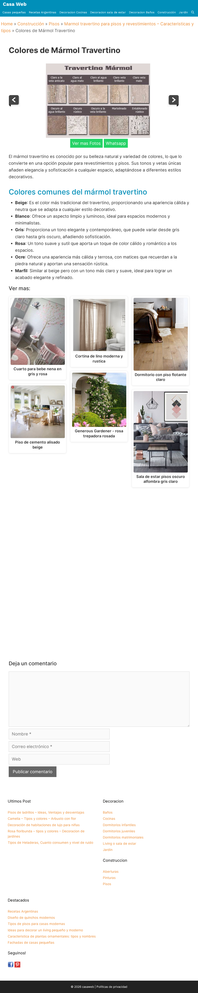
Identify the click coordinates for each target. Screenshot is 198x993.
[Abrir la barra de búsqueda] (192, 12)
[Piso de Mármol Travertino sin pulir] (173, 104)
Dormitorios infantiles (119, 825)
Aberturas (111, 872)
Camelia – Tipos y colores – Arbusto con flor (42, 819)
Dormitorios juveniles (119, 831)
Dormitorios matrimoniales (123, 837)
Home (7, 23)
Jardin (183, 12)
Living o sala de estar (119, 843)
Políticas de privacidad (111, 987)
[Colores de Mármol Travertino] (98, 136)
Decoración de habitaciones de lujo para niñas (44, 825)
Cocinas (109, 819)
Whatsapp (116, 143)
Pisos (54, 23)
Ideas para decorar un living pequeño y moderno (45, 930)
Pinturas (109, 878)
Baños (108, 812)
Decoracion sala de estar (108, 12)
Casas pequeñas (14, 12)
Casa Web (14, 4)
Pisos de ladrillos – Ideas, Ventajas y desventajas (46, 812)
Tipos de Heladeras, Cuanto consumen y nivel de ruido (50, 843)
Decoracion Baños (141, 12)
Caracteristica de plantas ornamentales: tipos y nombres (52, 936)
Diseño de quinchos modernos (31, 918)
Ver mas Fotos (86, 143)
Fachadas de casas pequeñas (31, 942)
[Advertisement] (100, 522)
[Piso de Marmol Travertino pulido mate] (14, 104)
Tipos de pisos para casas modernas (36, 924)
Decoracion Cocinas (73, 12)
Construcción (167, 12)
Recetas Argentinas (42, 12)
